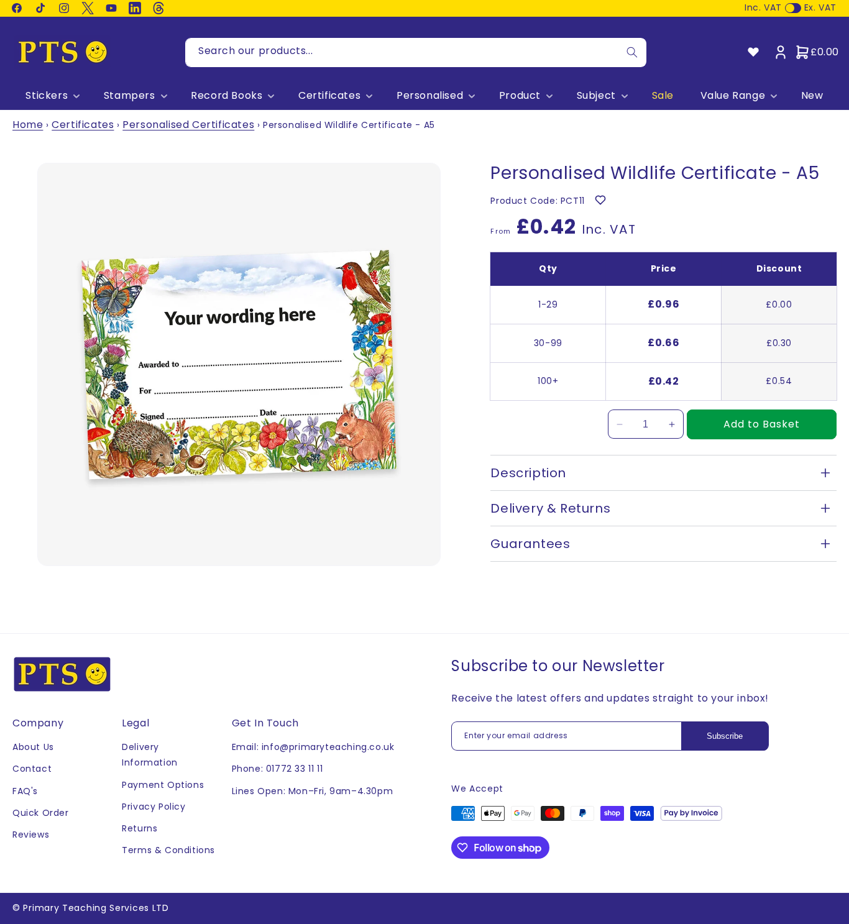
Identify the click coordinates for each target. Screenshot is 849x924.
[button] (51, 96)
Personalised (430, 96)
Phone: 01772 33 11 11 (277, 768)
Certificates (329, 96)
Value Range (733, 96)
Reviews (30, 834)
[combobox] (416, 52)
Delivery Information (150, 755)
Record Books (226, 96)
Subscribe (725, 736)
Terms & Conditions (168, 850)
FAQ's (25, 791)
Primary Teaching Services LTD (95, 908)
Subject (596, 96)
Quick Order (40, 813)
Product (520, 96)
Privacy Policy (153, 806)
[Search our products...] (632, 52)
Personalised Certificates (188, 124)
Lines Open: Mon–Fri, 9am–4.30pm (312, 791)
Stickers (46, 96)
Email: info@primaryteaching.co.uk (313, 747)
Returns (139, 828)
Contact (32, 768)
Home (27, 124)
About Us (33, 747)
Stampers (129, 96)
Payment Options (163, 785)
